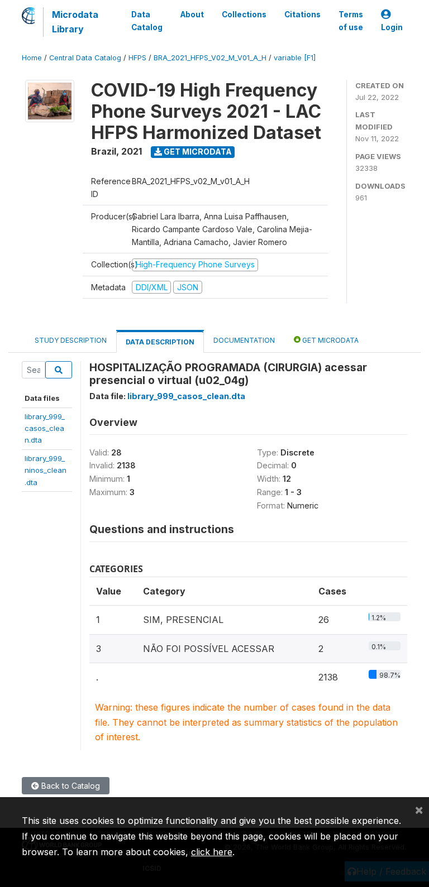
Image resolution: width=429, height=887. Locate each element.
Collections (244, 14)
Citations (302, 14)
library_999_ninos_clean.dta (45, 470)
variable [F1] (295, 58)
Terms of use (351, 20)
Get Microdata (197, 151)
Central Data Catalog (85, 58)
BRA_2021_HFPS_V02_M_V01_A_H (210, 58)
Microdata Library (75, 22)
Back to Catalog (69, 785)
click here (211, 851)
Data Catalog (147, 20)
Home (32, 58)
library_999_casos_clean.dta (45, 428)
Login (392, 27)
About (192, 14)
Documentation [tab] (244, 340)
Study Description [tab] (71, 340)
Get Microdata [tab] (330, 340)
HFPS (137, 58)
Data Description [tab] (160, 342)
